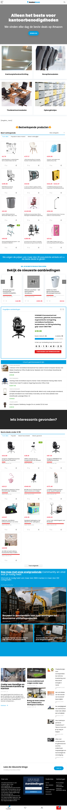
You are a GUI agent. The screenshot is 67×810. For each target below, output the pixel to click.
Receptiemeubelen (13, 378)
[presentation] (3, 282)
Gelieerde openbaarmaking (61, 789)
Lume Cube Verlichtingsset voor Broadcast (56, 521)
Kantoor (3, 705)
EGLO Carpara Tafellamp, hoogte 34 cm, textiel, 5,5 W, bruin (28, 404)
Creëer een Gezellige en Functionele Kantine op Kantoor (12, 686)
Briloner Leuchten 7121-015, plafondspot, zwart (54, 290)
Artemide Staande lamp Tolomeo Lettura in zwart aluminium (56, 214)
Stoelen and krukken (14, 365)
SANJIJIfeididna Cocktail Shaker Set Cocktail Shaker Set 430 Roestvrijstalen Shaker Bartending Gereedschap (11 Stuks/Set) (11, 161)
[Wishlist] (25, 808)
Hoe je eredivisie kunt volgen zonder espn (35, 682)
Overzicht (48, 792)
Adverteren (49, 794)
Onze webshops (50, 789)
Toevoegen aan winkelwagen (48, 349)
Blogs (47, 787)
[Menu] (2, 2)
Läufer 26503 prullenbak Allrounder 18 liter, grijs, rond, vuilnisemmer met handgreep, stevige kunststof (10, 216)
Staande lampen (13, 402)
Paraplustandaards (14, 389)
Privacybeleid (60, 783)
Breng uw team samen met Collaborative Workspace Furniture (36, 703)
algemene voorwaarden (60, 785)
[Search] (64, 2)
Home (47, 783)
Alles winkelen (49, 785)
